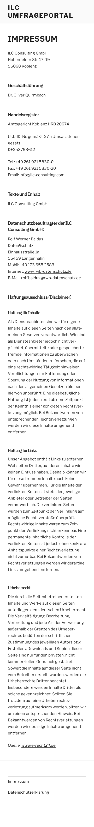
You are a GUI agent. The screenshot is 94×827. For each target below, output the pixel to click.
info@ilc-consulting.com (42, 175)
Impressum (18, 781)
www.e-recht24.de (38, 745)
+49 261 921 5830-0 (35, 162)
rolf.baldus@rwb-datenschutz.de (51, 278)
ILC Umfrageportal (40, 11)
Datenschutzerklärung (28, 792)
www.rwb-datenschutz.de (48, 271)
